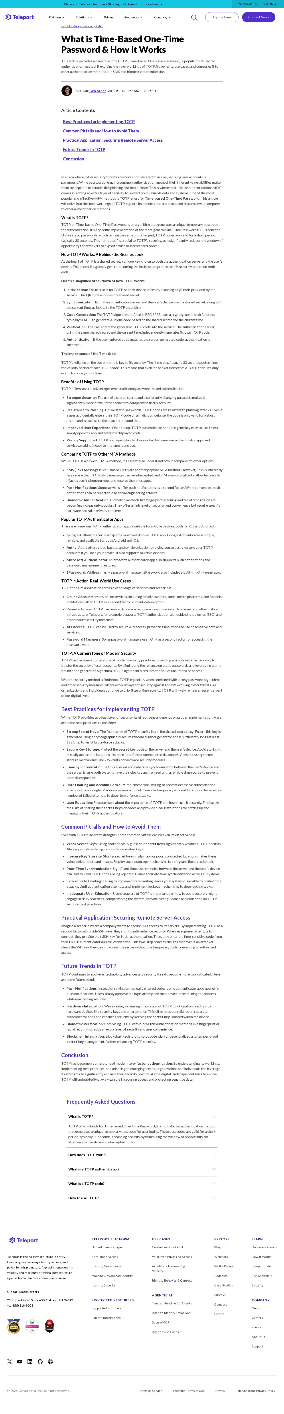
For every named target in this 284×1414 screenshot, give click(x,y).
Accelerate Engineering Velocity (168, 1268)
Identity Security (104, 1285)
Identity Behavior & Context (172, 1280)
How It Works (261, 1257)
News (256, 1308)
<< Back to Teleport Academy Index (82, 26)
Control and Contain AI (168, 1247)
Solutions (82, 17)
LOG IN (268, 4)
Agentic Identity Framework (172, 1313)
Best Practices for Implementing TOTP (99, 121)
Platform (55, 17)
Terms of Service (150, 1390)
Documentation (263, 1247)
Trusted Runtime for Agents (172, 1303)
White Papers (224, 1266)
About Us (258, 1337)
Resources (131, 17)
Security (258, 1285)
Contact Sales (258, 17)
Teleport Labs (261, 1266)
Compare (220, 1304)
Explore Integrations (106, 1318)
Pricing (109, 17)
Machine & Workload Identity (112, 1276)
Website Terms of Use (189, 1390)
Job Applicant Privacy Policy (255, 1390)
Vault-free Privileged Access (172, 1257)
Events (219, 1314)
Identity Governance (106, 1266)
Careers (257, 1318)
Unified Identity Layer (107, 1247)
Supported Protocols (106, 1308)
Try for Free (222, 17)
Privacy (220, 1390)
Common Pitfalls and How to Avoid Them (101, 130)
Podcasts (221, 1276)
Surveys (220, 1295)
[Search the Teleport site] (194, 17)
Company (160, 17)
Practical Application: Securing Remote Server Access (113, 140)
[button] (142, 1116)
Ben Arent (97, 90)
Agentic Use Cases (165, 1332)
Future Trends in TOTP (84, 149)
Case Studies (223, 1285)
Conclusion (73, 158)
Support (246, 4)
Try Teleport (261, 1276)
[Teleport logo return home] (19, 17)
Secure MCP (161, 1322)
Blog (217, 1247)
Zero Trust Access (105, 1257)
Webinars (221, 1257)
